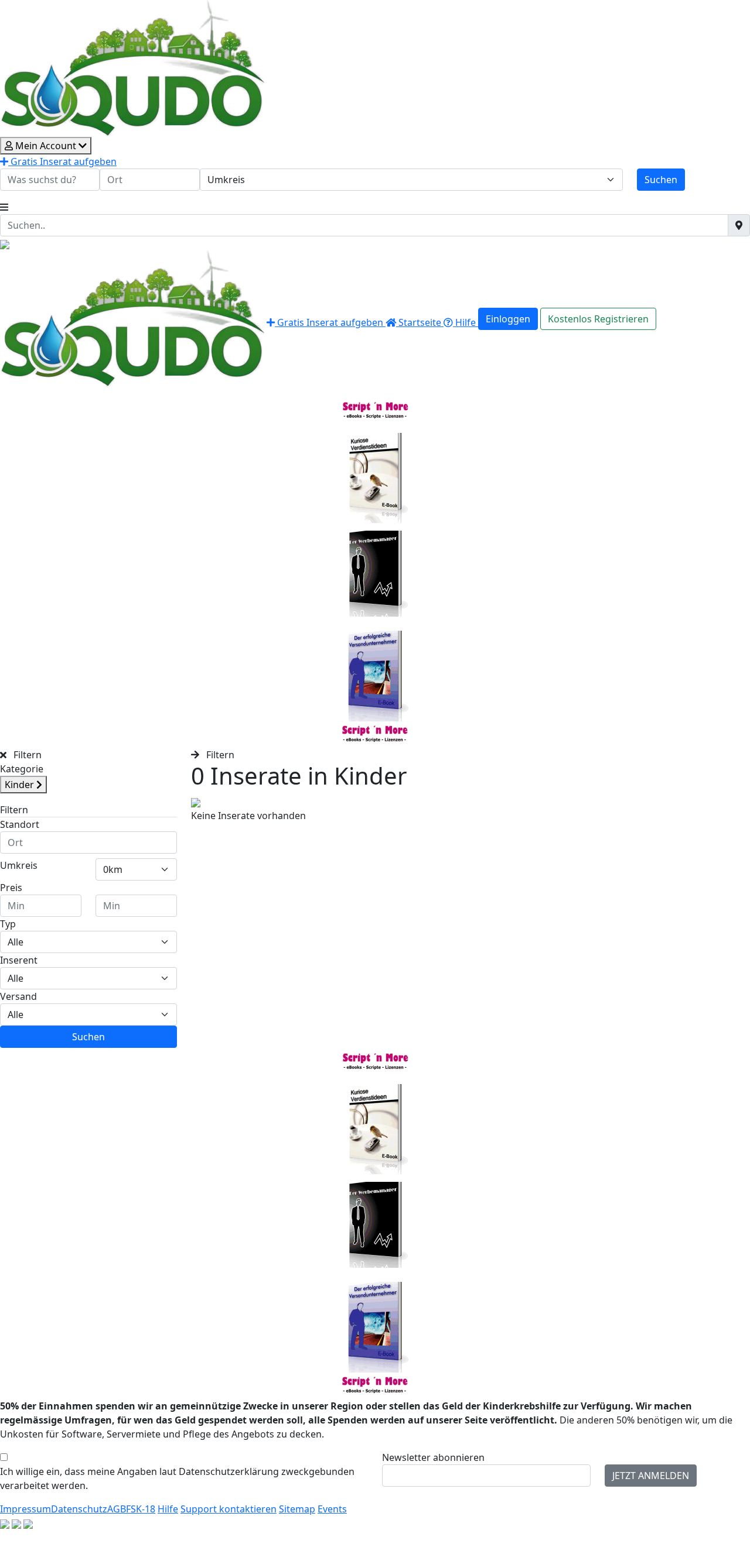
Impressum (25, 1508)
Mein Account (46, 145)
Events (332, 1508)
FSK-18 (140, 1508)
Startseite (420, 322)
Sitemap (297, 1508)
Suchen (661, 179)
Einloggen (508, 318)
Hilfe (465, 322)
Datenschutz (79, 1508)
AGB (116, 1508)
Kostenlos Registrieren (598, 318)
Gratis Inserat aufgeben (62, 161)
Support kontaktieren (228, 1508)
